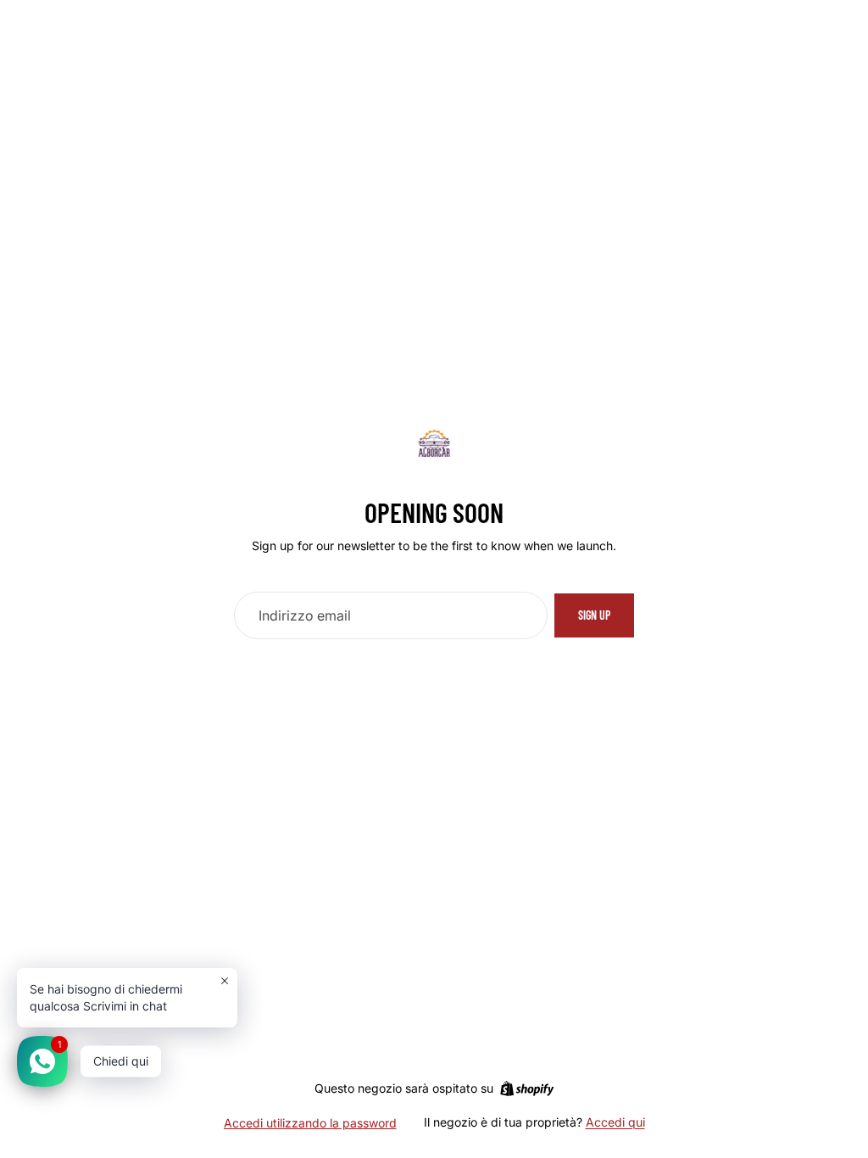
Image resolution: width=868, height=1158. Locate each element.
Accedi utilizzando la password (310, 1123)
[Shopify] (527, 1088)
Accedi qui (615, 1122)
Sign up (594, 615)
